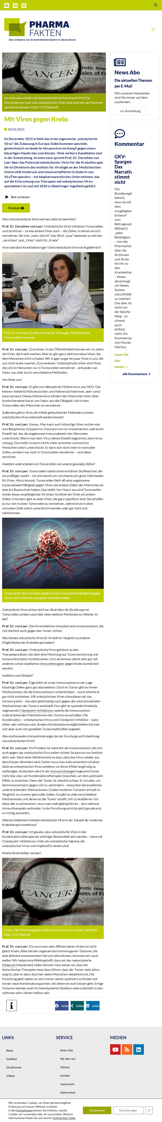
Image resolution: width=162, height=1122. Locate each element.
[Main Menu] (153, 29)
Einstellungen (24, 1110)
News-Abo (66, 1050)
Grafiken (11, 1059)
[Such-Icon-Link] (156, 5)
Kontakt (65, 1075)
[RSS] (15, 5)
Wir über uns (68, 1058)
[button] (62, 1005)
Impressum (67, 1084)
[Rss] (127, 1049)
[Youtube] (115, 1049)
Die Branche (13, 1067)
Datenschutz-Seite (64, 1118)
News (9, 1050)
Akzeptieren (97, 1110)
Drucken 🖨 (16, 208)
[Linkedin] (24, 5)
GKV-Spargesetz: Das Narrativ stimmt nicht (127, 169)
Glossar (65, 1067)
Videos (10, 1076)
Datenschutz (68, 1092)
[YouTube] (6, 5)
